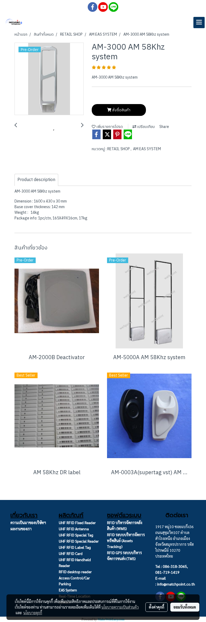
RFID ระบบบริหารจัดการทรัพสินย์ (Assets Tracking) (126, 540)
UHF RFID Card (71, 553)
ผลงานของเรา (21, 528)
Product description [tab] (36, 179)
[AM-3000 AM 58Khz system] (49, 79)
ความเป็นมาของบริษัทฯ (28, 522)
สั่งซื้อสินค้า (120, 110)
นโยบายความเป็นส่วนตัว (120, 607)
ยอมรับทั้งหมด (185, 607)
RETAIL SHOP (119, 149)
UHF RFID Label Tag (75, 547)
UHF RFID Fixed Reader (77, 522)
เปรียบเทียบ (145, 127)
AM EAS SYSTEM (147, 149)
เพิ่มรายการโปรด (109, 127)
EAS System (68, 589)
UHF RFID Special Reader (79, 541)
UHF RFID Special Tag (76, 534)
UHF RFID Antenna (74, 528)
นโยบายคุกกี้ (32, 612)
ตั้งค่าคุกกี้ (156, 607)
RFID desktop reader (75, 571)
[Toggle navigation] (199, 22)
